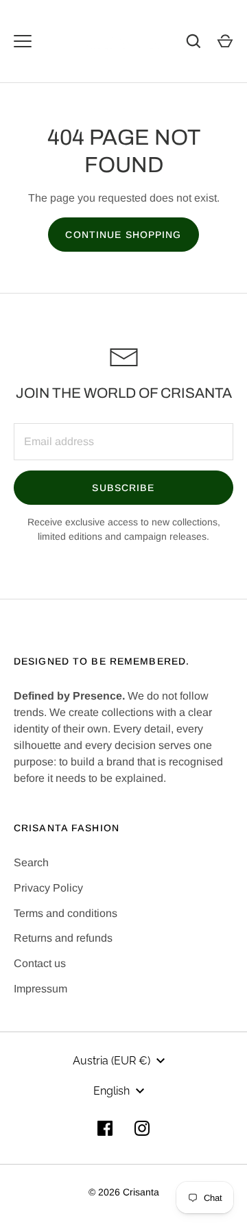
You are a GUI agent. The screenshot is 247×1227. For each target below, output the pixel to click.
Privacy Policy (48, 888)
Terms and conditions (65, 913)
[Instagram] (142, 1128)
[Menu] (23, 41)
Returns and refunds (63, 938)
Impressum (40, 988)
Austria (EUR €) (111, 1060)
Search (31, 862)
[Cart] (225, 41)
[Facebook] (105, 1128)
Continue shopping (123, 234)
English (111, 1090)
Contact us (40, 963)
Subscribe (123, 487)
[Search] (193, 41)
